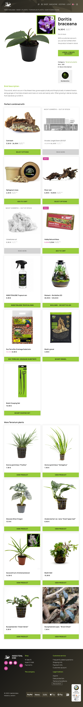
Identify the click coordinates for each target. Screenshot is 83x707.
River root (48, 190)
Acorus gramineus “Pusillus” (16, 465)
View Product (22, 475)
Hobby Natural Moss (51, 239)
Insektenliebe (9, 10)
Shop (19, 10)
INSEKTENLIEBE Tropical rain (16, 295)
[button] (52, 18)
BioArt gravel (49, 349)
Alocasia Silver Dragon (14, 519)
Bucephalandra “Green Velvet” (17, 627)
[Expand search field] (38, 4)
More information (66, 67)
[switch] (76, 699)
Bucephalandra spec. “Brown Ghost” (58, 627)
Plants (25, 10)
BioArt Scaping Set (13, 403)
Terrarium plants (36, 10)
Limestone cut (11, 239)
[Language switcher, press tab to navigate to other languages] (73, 4)
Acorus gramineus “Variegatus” (56, 465)
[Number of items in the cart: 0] (77, 4)
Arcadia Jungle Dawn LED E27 (55, 141)
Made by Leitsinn (9, 695)
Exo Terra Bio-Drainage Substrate (18, 349)
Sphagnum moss (12, 190)
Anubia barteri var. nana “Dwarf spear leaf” (60, 519)
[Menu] (80, 685)
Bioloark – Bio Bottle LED (53, 295)
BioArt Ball (48, 573)
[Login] (42, 4)
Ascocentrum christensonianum (18, 573)
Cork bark (9, 141)
